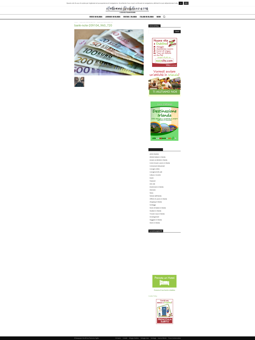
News (151, 193)
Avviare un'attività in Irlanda (158, 160)
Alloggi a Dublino (134, 338)
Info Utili (152, 184)
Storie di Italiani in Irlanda (158, 208)
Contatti (125, 338)
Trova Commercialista (174, 338)
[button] (164, 16)
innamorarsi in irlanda (156, 187)
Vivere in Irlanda (155, 223)
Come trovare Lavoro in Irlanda (160, 163)
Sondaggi (153, 205)
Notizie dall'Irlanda (155, 196)
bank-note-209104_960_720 (87, 22)
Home (76, 22)
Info (186, 3)
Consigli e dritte (155, 169)
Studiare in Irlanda (155, 211)
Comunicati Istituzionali (157, 166)
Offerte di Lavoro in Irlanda (158, 199)
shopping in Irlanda (156, 202)
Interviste (153, 190)
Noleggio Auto (145, 338)
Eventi (151, 178)
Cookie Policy (152, 296)
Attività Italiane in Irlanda (157, 157)
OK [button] (181, 3)
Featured (152, 181)
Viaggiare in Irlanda (156, 220)
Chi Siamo (118, 338)
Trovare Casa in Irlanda (157, 214)
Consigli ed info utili (156, 172)
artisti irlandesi (154, 154)
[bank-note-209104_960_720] (109, 75)
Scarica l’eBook (162, 338)
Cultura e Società (155, 175)
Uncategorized (154, 217)
